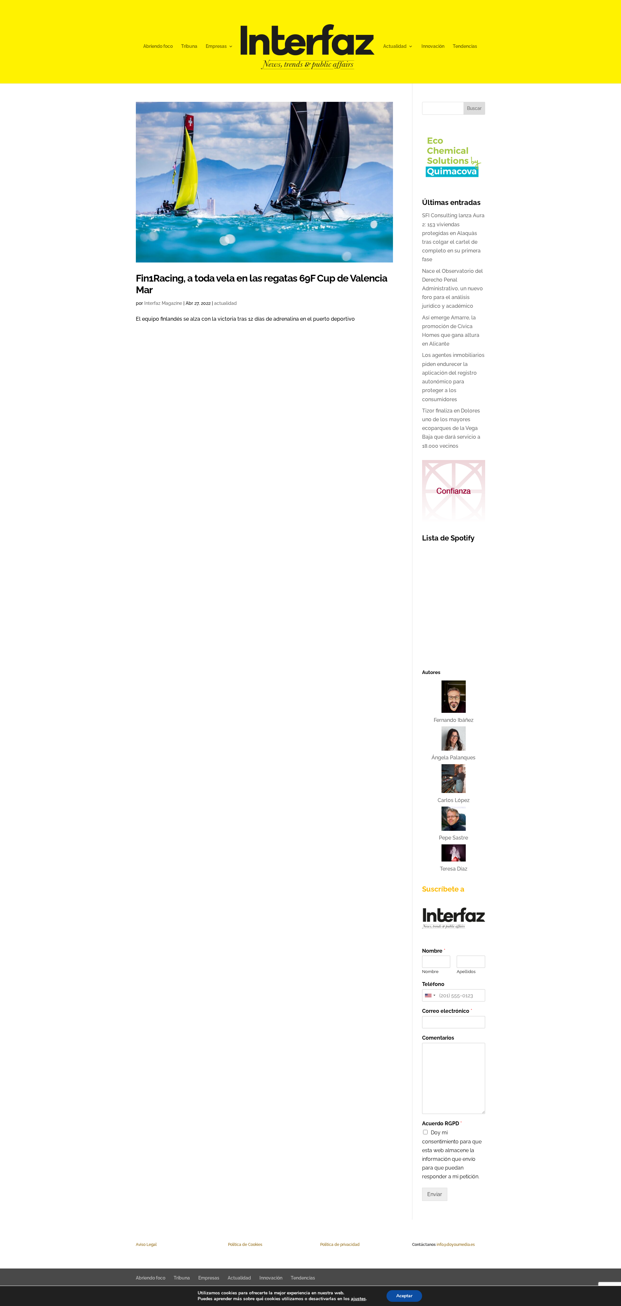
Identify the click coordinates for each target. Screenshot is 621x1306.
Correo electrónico (447, 1011)
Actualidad (395, 46)
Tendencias (465, 46)
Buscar (474, 108)
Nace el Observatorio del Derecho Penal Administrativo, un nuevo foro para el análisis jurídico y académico (452, 288)
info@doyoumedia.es (456, 1244)
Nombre (433, 951)
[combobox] (429, 995)
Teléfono (433, 984)
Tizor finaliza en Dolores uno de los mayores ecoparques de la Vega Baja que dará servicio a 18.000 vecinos (451, 428)
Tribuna (189, 46)
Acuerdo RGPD (442, 1123)
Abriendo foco (158, 46)
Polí (231, 1244)
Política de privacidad (340, 1244)
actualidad (225, 303)
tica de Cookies (248, 1244)
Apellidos (466, 971)
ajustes (358, 1299)
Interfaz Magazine (163, 303)
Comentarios (438, 1038)
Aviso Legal (146, 1244)
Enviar (434, 1194)
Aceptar (404, 1296)
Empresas (216, 46)
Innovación (432, 46)
